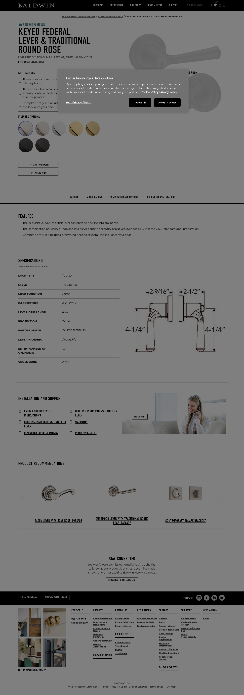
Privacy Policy (168, 92)
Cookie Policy (150, 92)
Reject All (140, 102)
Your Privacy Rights (78, 102)
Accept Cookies (167, 102)
